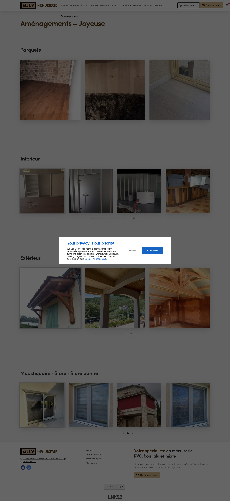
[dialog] (115, 250)
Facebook (99, 259)
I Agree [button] (152, 250)
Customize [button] (132, 250)
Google (88, 259)
